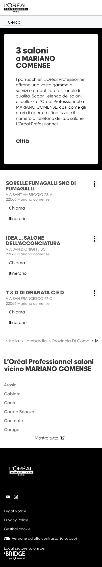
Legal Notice (15, 511)
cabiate (12, 393)
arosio (10, 384)
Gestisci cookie (17, 529)
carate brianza (19, 411)
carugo (11, 429)
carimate (13, 420)
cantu (10, 402)
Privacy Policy (16, 520)
